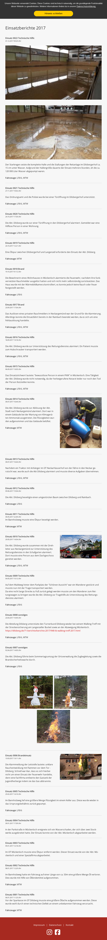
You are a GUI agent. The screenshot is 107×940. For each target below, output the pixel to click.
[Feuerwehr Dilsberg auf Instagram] (49, 934)
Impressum (39, 925)
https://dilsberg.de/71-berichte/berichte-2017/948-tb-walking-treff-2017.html (42, 630)
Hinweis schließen (53, 13)
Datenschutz (55, 925)
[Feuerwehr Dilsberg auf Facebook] (57, 934)
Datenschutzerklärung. (86, 6)
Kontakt (69, 925)
